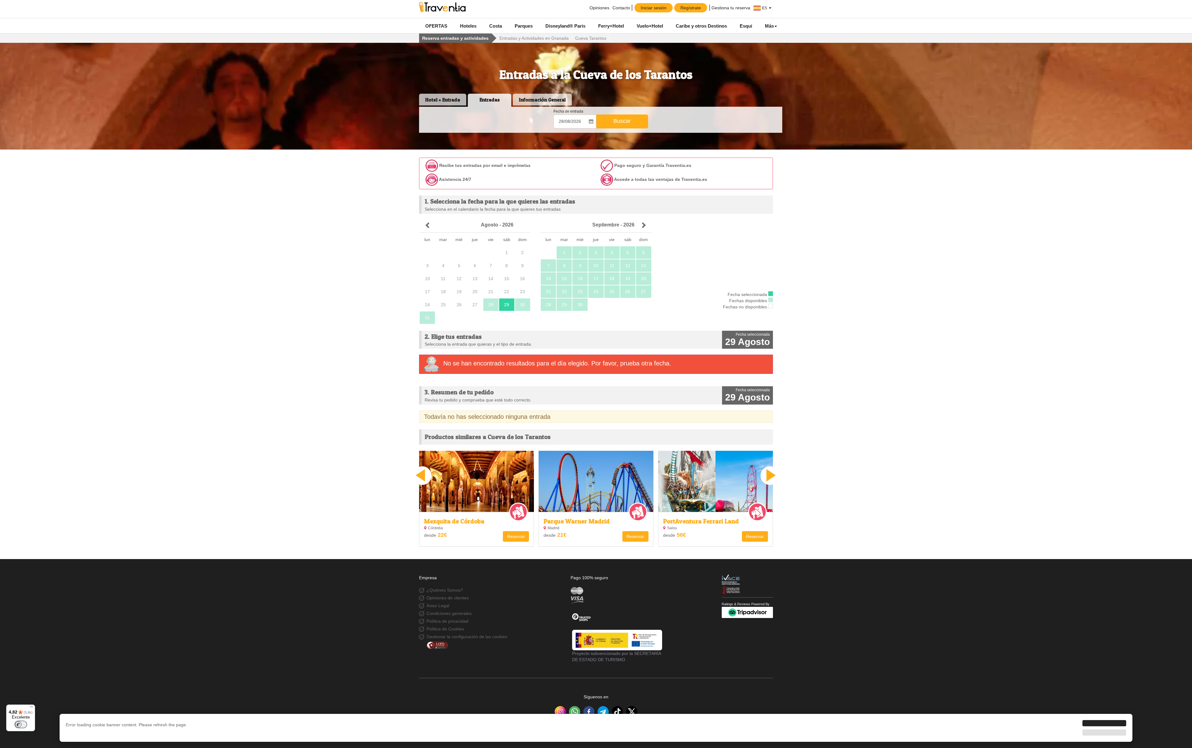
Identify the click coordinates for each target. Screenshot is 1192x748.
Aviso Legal (438, 605)
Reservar (516, 536)
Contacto (621, 7)
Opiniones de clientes (448, 597)
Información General (542, 99)
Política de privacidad (447, 621)
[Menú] (31, 708)
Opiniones (598, 7)
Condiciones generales (449, 613)
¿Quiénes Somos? (445, 590)
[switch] (21, 724)
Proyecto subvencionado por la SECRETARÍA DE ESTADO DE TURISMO (616, 656)
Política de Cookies (445, 628)
